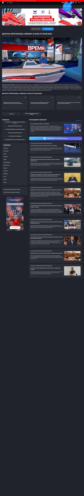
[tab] (36, 29)
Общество (11, 113)
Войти (79, 2)
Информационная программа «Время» (31, 114)
